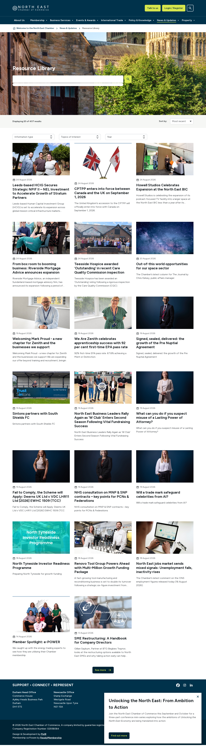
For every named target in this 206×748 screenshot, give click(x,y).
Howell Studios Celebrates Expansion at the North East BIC (162, 187)
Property (187, 20)
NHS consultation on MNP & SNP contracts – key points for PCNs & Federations (101, 496)
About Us (19, 20)
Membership (37, 20)
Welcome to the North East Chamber (35, 28)
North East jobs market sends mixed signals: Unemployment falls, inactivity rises (164, 567)
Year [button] (109, 136)
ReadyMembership (51, 737)
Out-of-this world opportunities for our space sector (162, 266)
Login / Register (174, 8)
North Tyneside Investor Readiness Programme (41, 565)
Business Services (60, 20)
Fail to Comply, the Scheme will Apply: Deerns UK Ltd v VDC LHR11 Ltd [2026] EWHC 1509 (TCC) (41, 496)
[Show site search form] (190, 8)
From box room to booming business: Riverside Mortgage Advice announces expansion (37, 268)
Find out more (119, 735)
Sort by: (163, 121)
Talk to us (152, 8)
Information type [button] (23, 136)
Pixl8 (43, 734)
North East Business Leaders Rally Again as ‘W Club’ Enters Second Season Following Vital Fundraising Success (102, 419)
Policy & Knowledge (140, 20)
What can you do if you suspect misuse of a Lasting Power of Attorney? (161, 417)
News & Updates (166, 20)
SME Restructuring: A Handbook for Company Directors (100, 640)
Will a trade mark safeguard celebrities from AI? (158, 494)
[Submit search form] (128, 79)
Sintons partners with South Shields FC (35, 415)
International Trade (112, 20)
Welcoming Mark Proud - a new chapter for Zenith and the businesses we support (37, 343)
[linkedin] (191, 685)
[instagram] (184, 685)
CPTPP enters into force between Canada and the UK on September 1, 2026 (102, 193)
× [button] (197, 696)
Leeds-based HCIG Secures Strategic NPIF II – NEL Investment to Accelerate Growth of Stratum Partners (41, 191)
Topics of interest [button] (71, 136)
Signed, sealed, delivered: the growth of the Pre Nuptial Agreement (160, 343)
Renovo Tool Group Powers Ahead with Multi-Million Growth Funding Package (102, 567)
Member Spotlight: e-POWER (36, 642)
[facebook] (178, 685)
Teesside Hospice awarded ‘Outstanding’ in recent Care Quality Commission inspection (99, 268)
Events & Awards (85, 20)
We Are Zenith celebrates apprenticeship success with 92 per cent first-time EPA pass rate (101, 343)
